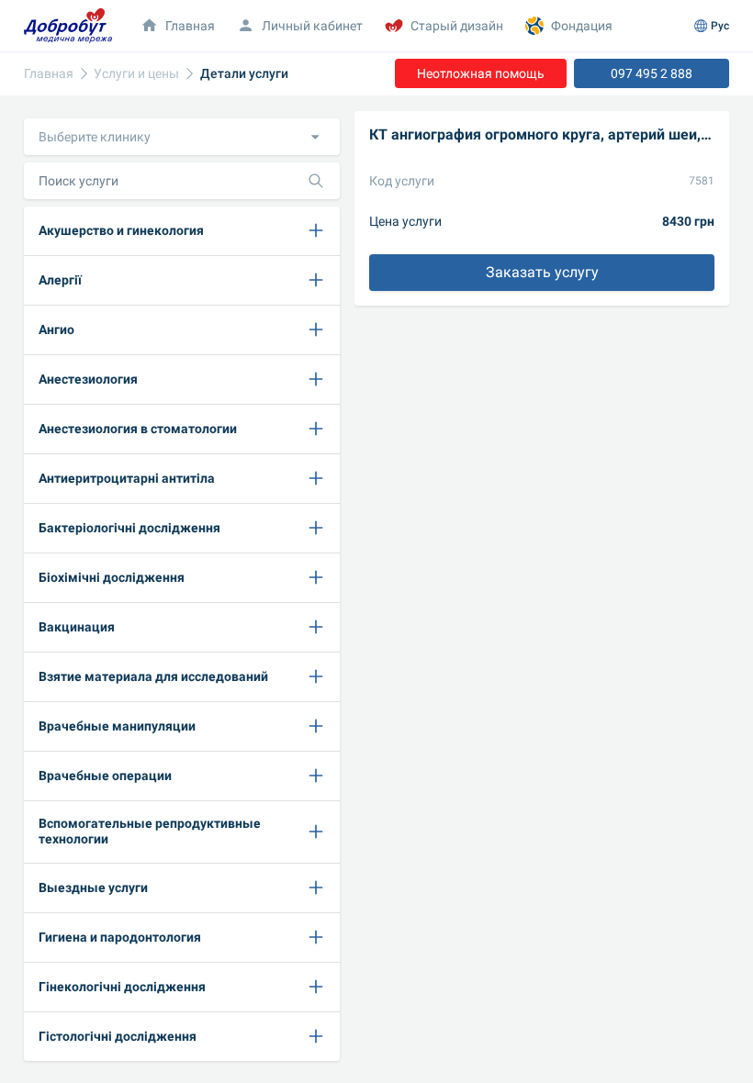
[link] (48, 74)
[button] (182, 136)
